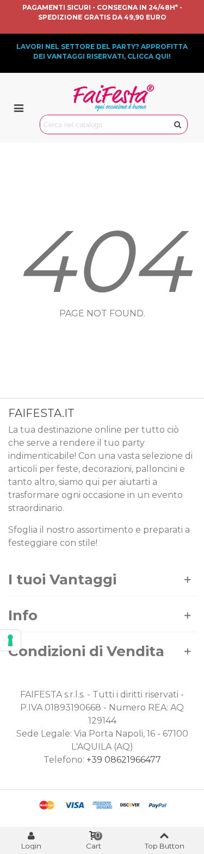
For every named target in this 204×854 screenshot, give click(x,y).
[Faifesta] (113, 98)
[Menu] (18, 107)
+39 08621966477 (123, 760)
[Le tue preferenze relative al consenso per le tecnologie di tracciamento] (10, 640)
